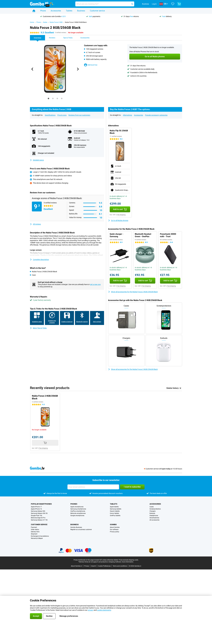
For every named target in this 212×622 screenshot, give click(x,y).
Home (32, 22)
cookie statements (104, 610)
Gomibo (113, 524)
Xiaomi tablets (115, 511)
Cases (152, 507)
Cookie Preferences (104, 566)
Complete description (41, 260)
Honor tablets (114, 513)
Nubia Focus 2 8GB (56, 22)
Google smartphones (77, 515)
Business (81, 11)
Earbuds (152, 513)
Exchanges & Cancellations (40, 536)
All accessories (154, 520)
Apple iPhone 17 (36, 507)
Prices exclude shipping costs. (129, 560)
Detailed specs (38, 160)
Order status (35, 529)
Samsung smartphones (78, 509)
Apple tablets (114, 507)
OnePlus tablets (115, 515)
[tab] (48, 98)
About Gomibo (115, 527)
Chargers (153, 511)
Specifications (50, 115)
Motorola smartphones (78, 513)
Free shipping (121, 215)
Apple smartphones (76, 507)
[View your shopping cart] (179, 4)
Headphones (154, 515)
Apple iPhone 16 (36, 509)
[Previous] (32, 69)
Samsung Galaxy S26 (38, 511)
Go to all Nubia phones (119, 220)
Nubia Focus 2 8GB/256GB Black (76, 22)
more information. (128, 562)
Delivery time (35, 532)
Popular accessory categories (156, 115)
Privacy (86, 566)
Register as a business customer (81, 529)
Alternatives (127, 115)
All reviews (37, 224)
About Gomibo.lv (76, 566)
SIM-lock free (92, 65)
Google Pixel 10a (36, 515)
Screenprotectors (155, 509)
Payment (34, 527)
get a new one (95, 284)
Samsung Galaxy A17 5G (39, 520)
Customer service (97, 11)
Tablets (69, 11)
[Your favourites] (173, 4)
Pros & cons (61, 115)
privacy (90, 610)
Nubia (45, 22)
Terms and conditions (120, 566)
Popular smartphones (41, 504)
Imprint (93, 566)
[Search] (132, 4)
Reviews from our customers (79, 115)
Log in (154, 4)
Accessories (56, 11)
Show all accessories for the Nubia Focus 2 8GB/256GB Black (134, 292)
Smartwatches (154, 518)
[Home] (34, 11)
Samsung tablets (115, 509)
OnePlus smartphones (77, 511)
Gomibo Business (76, 527)
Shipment (34, 534)
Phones (73, 504)
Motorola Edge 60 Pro (38, 518)
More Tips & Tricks (40, 328)
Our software (114, 529)
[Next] (77, 69)
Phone (43, 11)
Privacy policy (114, 532)
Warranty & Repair (37, 538)
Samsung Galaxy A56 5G (39, 513)
